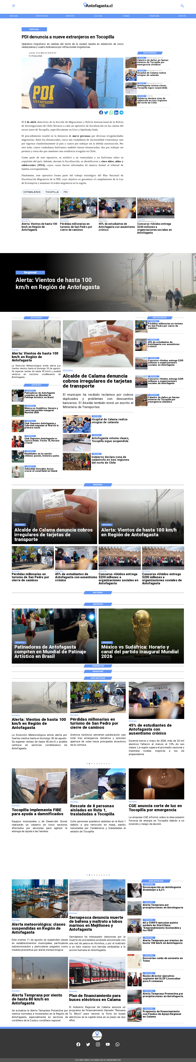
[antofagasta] (97, 9)
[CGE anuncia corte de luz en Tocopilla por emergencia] (98, 799)
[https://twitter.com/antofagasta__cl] (88, 1046)
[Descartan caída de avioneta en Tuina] (134, 961)
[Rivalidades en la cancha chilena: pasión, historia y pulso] (18, 456)
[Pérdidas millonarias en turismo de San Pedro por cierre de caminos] (141, 326)
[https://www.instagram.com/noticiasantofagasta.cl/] (98, 1046)
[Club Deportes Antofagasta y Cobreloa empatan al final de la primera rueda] (18, 426)
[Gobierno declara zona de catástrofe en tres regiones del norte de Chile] (131, 100)
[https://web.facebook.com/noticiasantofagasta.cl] (78, 1046)
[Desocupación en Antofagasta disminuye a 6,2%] (134, 890)
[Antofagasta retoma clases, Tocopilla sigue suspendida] (131, 88)
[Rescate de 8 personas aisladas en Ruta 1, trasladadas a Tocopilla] (39, 799)
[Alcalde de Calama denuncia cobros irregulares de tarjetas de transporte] (98, 367)
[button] (32, 192)
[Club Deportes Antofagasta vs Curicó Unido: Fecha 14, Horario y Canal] (18, 441)
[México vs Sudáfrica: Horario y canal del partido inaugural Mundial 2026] (18, 411)
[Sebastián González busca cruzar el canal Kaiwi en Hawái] (18, 471)
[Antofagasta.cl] (14, 7)
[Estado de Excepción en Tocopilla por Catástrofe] (156, 799)
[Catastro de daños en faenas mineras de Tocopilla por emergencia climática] (131, 62)
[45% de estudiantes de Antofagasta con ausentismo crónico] (141, 345)
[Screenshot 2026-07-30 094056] (134, 926)
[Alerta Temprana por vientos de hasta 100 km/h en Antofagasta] (134, 944)
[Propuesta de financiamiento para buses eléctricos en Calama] (134, 1015)
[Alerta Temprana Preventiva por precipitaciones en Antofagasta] (134, 997)
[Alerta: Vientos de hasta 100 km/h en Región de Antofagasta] (36, 347)
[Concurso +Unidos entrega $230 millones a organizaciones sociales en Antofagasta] (141, 363)
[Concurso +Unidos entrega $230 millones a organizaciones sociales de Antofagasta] (141, 381)
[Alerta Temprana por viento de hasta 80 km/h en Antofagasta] (40, 988)
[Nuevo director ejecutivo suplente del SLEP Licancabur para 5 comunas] (134, 979)
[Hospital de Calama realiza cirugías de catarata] (131, 75)
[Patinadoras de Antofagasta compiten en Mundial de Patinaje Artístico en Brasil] (18, 396)
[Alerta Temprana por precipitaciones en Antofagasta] (134, 908)
